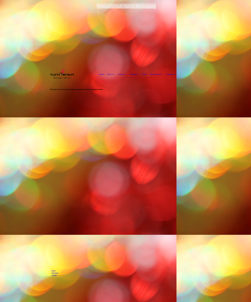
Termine (144, 74)
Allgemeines (170, 74)
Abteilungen (133, 74)
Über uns (110, 74)
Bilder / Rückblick (155, 74)
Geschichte (121, 74)
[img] (125, 34)
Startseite (101, 74)
